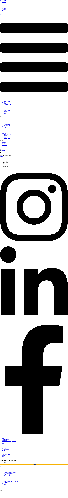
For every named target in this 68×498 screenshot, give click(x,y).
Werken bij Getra (4, 4)
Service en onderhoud (7, 110)
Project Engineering (7, 114)
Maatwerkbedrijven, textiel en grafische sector (11, 107)
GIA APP (5, 112)
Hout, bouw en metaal (7, 105)
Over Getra (4, 9)
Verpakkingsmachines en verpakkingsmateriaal (11, 99)
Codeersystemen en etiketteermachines (10, 98)
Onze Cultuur (4, 2)
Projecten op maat (7, 101)
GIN (2, 10)
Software (5, 113)
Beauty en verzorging (7, 480)
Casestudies (4, 5)
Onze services (4, 109)
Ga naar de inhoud (3, 0)
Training (5, 111)
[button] (34, 57)
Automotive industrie (7, 108)
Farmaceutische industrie (8, 106)
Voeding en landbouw (7, 104)
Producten (3, 471)
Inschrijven (34, 464)
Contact (3, 6)
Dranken (5, 103)
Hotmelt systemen (7, 100)
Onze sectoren (4, 102)
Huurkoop (5, 115)
